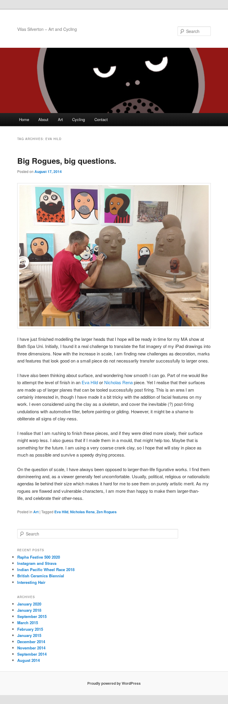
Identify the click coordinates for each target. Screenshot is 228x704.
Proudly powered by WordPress (114, 683)
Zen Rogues (106, 511)
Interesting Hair (31, 582)
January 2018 (29, 610)
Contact (101, 119)
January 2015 (29, 635)
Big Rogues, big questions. (66, 160)
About (43, 119)
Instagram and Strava (36, 563)
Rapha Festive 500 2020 (38, 557)
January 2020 (29, 604)
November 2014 (31, 648)
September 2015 (32, 616)
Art (60, 119)
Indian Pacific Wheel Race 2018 (46, 569)
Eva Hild (90, 382)
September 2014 (32, 654)
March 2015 (27, 622)
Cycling (78, 119)
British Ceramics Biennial (40, 576)
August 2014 (28, 660)
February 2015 (30, 629)
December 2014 (31, 641)
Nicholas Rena (118, 382)
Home (24, 119)
